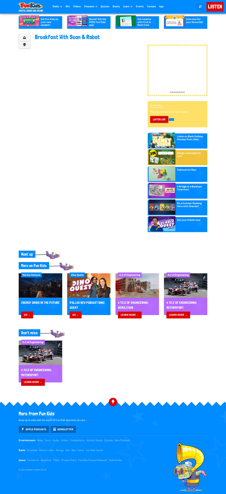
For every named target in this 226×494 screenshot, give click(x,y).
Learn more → (130, 315)
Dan (68, 450)
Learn (126, 6)
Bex (74, 450)
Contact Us (33, 460)
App (161, 6)
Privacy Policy (68, 460)
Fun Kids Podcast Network (92, 460)
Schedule (32, 450)
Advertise (46, 460)
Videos (77, 6)
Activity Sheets (95, 440)
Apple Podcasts (36, 429)
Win (68, 6)
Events (140, 6)
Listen (215, 6)
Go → (27, 315)
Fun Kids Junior (94, 450)
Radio (56, 6)
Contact (151, 6)
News (40, 440)
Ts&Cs (56, 460)
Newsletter (65, 429)
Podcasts (89, 6)
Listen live (159, 119)
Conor (80, 450)
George (60, 450)
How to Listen (46, 450)
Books (116, 6)
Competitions (77, 440)
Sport (48, 440)
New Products (122, 440)
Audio (56, 440)
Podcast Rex (115, 460)
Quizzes (105, 6)
